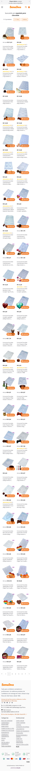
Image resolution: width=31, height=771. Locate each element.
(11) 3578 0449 (7, 705)
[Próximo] (29, 1)
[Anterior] (2, 1)
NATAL (3, 740)
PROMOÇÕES (19, 733)
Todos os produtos (6, 746)
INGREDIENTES (5, 732)
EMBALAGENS (5, 726)
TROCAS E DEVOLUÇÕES (22, 744)
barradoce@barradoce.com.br (10, 712)
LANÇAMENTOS (20, 729)
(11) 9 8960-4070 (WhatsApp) (11, 707)
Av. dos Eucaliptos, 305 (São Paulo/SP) (14, 714)
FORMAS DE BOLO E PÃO (7, 728)
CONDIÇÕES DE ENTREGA (22, 727)
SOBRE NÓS (19, 739)
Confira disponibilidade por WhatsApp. (13, 700)
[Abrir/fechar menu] (2, 7)
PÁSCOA (3, 738)
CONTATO (18, 725)
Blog (17, 746)
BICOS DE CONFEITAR (6, 720)
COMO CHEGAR (20, 720)
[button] (29, 7)
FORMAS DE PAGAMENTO (22, 731)
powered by (15, 767)
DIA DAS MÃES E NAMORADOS (5, 743)
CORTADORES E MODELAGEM (5, 723)
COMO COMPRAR (20, 722)
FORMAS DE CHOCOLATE (7, 730)
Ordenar (25, 19)
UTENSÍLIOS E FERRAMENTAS (5, 735)
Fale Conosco (7, 710)
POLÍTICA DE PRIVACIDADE (19, 741)
